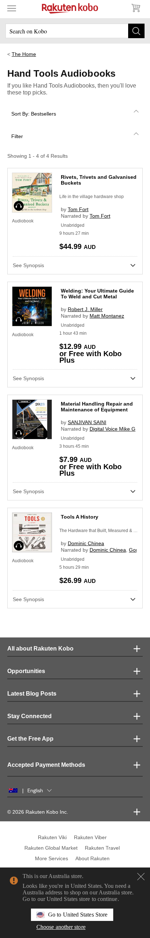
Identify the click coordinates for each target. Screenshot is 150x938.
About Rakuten (92, 858)
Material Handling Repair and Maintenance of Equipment (97, 406)
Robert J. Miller (85, 309)
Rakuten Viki (52, 837)
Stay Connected (29, 716)
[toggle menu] (11, 8)
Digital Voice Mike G (112, 429)
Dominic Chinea (86, 543)
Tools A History (79, 517)
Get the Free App (30, 739)
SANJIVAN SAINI (87, 422)
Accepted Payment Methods (46, 765)
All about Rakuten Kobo (40, 648)
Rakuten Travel (102, 848)
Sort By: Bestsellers (33, 114)
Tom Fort (78, 209)
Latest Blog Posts (31, 694)
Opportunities (26, 671)
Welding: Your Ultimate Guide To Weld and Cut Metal (97, 293)
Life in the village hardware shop (91, 196)
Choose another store (61, 927)
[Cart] (135, 8)
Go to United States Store (77, 914)
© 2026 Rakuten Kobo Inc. (37, 812)
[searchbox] (75, 31)
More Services (51, 858)
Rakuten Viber (90, 837)
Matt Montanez (107, 316)
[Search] (136, 31)
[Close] (141, 876)
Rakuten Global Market (51, 848)
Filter (17, 136)
